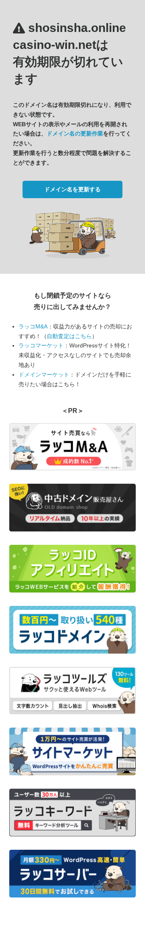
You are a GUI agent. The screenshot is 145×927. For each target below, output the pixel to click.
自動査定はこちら (69, 336)
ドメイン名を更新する (72, 189)
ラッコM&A (33, 326)
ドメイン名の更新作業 (75, 133)
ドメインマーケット (44, 374)
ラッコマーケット (41, 345)
